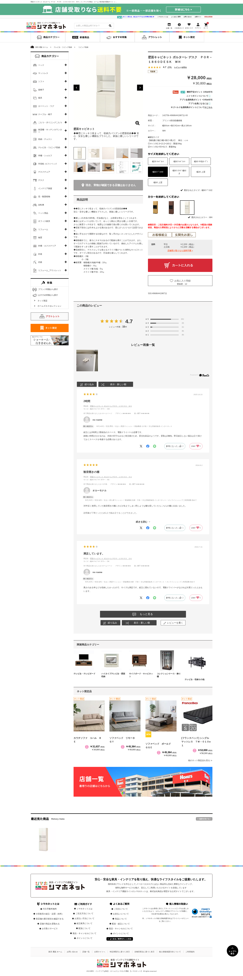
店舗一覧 (86, 952)
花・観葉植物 (44, 196)
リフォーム (43, 229)
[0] (206, 25)
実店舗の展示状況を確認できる (50, 919)
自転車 (41, 205)
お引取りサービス (50, 928)
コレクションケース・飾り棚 (169, 675)
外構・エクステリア (47, 246)
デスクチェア (44, 172)
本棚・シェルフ (45, 155)
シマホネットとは (163, 17)
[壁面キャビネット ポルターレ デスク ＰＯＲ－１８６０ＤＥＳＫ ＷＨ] (43, 839)
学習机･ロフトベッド (47, 164)
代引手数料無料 (50, 909)
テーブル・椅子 (45, 114)
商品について (121, 919)
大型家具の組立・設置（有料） (50, 914)
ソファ (41, 81)
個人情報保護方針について (170, 952)
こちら (209, 107)
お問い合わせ (188, 17)
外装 (40, 254)
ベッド (41, 65)
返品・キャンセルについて (84, 933)
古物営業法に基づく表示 (144, 952)
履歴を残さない (204, 819)
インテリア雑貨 (45, 188)
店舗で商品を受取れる (50, 924)
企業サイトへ (99, 952)
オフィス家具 (44, 221)
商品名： (107, 406)
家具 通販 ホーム (55, 952)
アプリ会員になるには (198, 103)
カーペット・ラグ (46, 106)
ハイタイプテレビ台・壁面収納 (113, 675)
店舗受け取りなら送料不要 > (180, 250)
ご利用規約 (190, 952)
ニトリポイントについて (197, 96)
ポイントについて (84, 938)
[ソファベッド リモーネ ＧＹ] (125, 716)
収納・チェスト (45, 139)
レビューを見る (180, 67)
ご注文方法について (84, 913)
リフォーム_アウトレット (49, 270)
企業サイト (198, 17)
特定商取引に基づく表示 (120, 952)
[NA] (155, 207)
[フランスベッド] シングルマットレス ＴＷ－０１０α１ (196, 742)
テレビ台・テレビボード (84, 673)
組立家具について (84, 923)
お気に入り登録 (182, 280)
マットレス (43, 73)
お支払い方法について (84, 918)
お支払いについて (121, 914)
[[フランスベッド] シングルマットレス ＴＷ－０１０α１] (196, 716)
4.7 (129, 321)
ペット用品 (43, 213)
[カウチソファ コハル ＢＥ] (89, 716)
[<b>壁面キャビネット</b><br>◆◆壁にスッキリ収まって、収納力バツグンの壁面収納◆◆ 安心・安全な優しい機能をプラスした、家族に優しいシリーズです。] (108, 86)
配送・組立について (121, 924)
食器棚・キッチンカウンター (50, 130)
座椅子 (41, 90)
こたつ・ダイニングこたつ (50, 122)
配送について (84, 928)
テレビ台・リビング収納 (49, 147)
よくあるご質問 (176, 17)
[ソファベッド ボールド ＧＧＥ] (161, 716)
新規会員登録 (208, 17)
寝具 (40, 98)
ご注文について (121, 909)
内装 (40, 262)
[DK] (171, 207)
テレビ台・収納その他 (194, 679)
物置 (40, 237)
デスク (41, 180)
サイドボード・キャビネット (141, 675)
